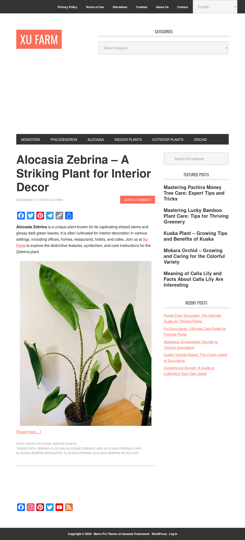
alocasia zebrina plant (122, 448)
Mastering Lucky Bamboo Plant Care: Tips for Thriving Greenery (196, 215)
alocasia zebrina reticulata (116, 453)
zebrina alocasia (51, 448)
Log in (173, 534)
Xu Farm (39, 39)
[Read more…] (28, 431)
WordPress (159, 534)
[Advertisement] (122, 98)
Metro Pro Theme (105, 534)
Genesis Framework (136, 534)
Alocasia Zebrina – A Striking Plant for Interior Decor (83, 173)
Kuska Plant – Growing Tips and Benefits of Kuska (195, 235)
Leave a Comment (137, 200)
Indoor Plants (64, 443)
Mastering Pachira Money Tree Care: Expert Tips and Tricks (194, 193)
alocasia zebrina (77, 453)
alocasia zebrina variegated (39, 453)
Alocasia (44, 443)
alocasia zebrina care (84, 448)
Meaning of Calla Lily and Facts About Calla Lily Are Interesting (193, 279)
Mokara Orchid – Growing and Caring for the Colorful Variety (194, 256)
